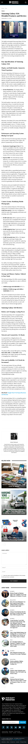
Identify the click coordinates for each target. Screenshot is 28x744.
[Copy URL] (21, 424)
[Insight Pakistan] (14, 2)
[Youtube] (19, 727)
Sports (11, 668)
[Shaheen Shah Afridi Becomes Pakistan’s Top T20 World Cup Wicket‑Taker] (5, 671)
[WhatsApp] (18, 424)
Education (12, 659)
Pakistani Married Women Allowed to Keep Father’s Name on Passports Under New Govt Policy (18, 681)
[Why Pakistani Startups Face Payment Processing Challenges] (14, 529)
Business (14, 535)
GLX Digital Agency (16, 739)
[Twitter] (11, 727)
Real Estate (13, 600)
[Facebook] (7, 424)
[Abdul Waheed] (14, 436)
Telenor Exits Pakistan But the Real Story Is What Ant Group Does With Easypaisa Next (18, 613)
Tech (6, 8)
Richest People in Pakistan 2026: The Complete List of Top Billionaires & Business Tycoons (18, 595)
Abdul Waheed (14, 442)
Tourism (12, 677)
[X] (11, 424)
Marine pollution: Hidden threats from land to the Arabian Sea (16, 663)
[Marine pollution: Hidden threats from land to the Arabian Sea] (5, 662)
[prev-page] (2, 544)
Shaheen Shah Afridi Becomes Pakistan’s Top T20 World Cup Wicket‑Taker (18, 672)
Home (2, 8)
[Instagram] (7, 727)
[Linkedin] (14, 424)
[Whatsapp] (23, 727)
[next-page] (5, 544)
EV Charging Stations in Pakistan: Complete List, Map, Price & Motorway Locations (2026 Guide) (14, 511)
